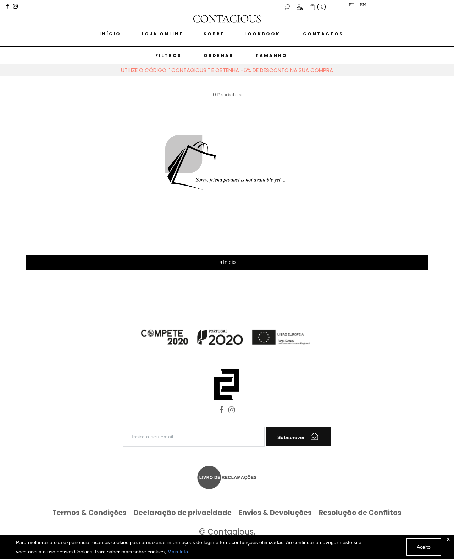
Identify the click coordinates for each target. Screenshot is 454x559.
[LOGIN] (300, 6)
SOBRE (214, 34)
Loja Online (162, 34)
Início (110, 34)
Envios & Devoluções (275, 513)
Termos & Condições (89, 513)
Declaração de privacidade (183, 513)
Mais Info (177, 551)
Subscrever (291, 437)
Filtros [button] (168, 55)
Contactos (323, 34)
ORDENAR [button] (218, 55)
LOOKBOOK (262, 34)
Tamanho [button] (271, 55)
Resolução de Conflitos (360, 513)
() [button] (321, 6)
